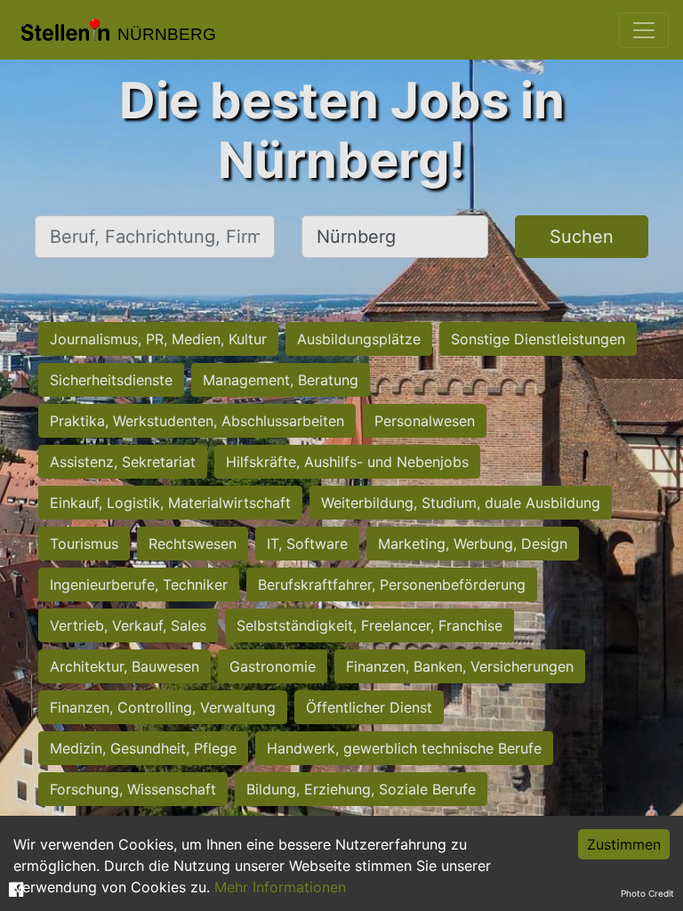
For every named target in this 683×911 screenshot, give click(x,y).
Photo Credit (647, 893)
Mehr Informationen (280, 887)
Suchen (582, 236)
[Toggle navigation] (644, 30)
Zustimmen (624, 844)
